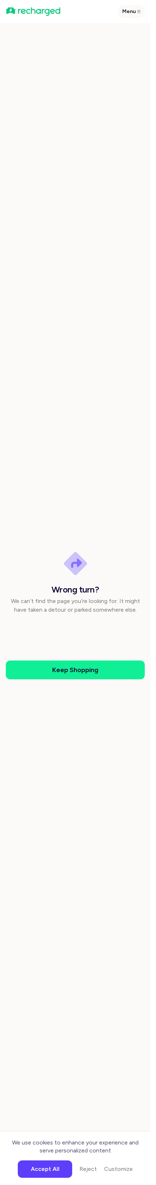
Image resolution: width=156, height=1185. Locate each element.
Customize (118, 1168)
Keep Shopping (75, 670)
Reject (88, 1168)
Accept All (45, 1168)
